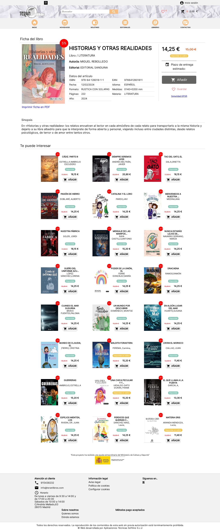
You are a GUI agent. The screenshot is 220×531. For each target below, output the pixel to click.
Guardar (181, 89)
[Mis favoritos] (163, 11)
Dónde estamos (70, 517)
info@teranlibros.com (52, 487)
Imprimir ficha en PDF (36, 107)
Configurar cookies (99, 489)
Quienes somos (70, 513)
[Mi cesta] (183, 11)
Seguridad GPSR (179, 96)
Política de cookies (99, 485)
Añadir (181, 80)
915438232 (47, 482)
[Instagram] (46, 3)
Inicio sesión (191, 3)
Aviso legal (94, 482)
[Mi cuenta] (182, 2)
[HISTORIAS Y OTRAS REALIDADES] (43, 74)
